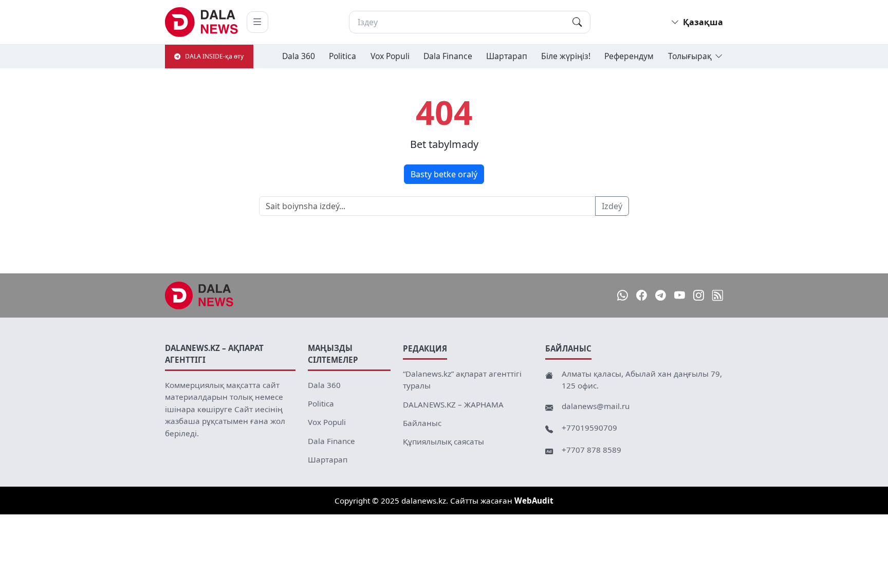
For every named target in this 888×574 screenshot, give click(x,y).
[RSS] (717, 295)
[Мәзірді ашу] (257, 22)
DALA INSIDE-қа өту (214, 56)
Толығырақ (690, 56)
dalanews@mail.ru (596, 406)
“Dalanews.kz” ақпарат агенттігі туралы (462, 379)
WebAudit (533, 500)
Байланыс (422, 423)
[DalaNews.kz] (199, 295)
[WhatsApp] (622, 295)
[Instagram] (698, 295)
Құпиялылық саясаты (443, 441)
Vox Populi (390, 56)
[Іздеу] (577, 22)
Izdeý (612, 206)
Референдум (629, 56)
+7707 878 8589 (591, 450)
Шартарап (506, 56)
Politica (342, 56)
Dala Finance (447, 56)
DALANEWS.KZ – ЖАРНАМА (453, 404)
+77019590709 (589, 427)
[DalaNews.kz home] (201, 22)
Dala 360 (298, 56)
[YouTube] (679, 295)
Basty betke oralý (444, 174)
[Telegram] (660, 295)
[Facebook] (641, 295)
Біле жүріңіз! (565, 56)
